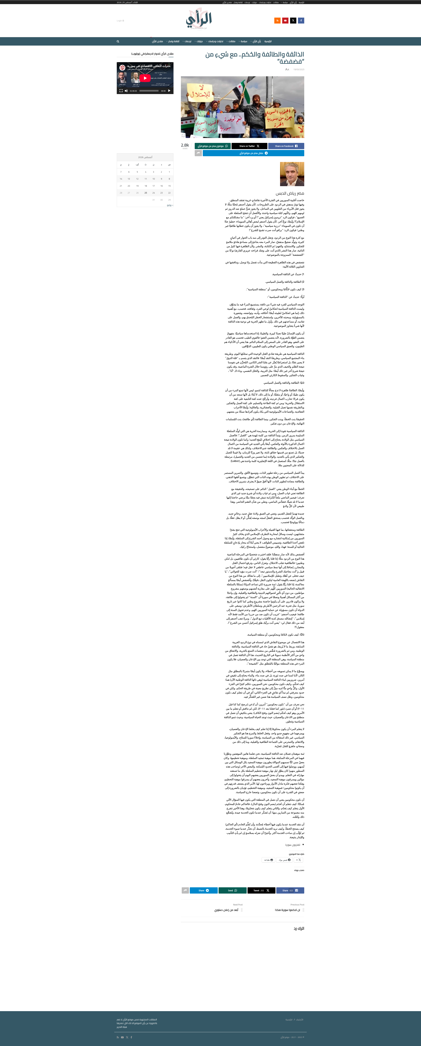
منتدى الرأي (227, 2)
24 (153, 193)
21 (121, 186)
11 (146, 179)
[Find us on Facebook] (301, 21)
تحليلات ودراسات (265, 2)
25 (146, 193)
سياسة (285, 2)
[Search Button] (118, 41)
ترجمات (247, 2)
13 (129, 179)
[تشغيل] (169, 90)
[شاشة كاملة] (121, 90)
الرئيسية (301, 2)
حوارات (254, 2)
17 (153, 186)
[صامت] (126, 90)
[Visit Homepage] (199, 20)
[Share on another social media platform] (198, 153)
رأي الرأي (293, 2)
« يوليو (170, 205)
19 (137, 186)
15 (169, 186)
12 (137, 179)
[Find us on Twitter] (293, 21)
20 (129, 186)
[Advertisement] (145, 124)
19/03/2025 (298, 69)
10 (153, 179)
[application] (145, 78)
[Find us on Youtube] (285, 21)
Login (120, 20)
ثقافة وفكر (238, 2)
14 (121, 179)
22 (169, 193)
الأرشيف (299, 1019)
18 (146, 186)
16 (161, 186)
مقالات (276, 2)
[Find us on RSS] (277, 21)
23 (161, 193)
